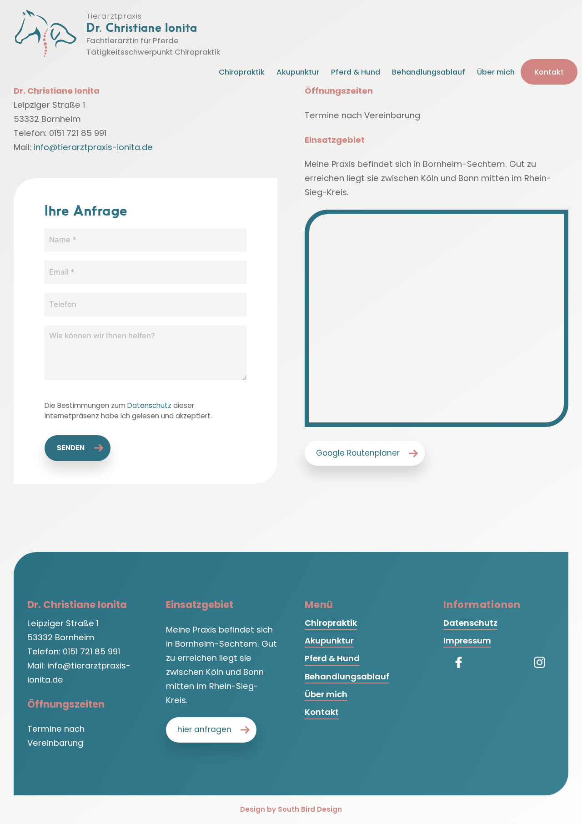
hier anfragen (204, 729)
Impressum (467, 640)
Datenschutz (149, 405)
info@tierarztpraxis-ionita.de (93, 147)
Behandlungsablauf (428, 71)
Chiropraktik (242, 71)
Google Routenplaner (358, 452)
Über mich (496, 71)
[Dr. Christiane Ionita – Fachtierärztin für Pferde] (45, 33)
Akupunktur (297, 71)
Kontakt (549, 71)
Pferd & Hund (355, 71)
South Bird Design (310, 809)
